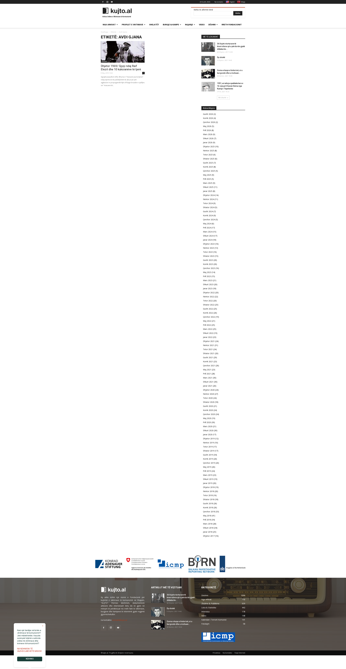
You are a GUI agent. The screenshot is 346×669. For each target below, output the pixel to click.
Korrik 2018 (208, 507)
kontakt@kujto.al (119, 620)
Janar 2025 (207, 191)
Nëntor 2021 (208, 345)
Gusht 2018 (208, 503)
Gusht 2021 (208, 357)
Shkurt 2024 (208, 235)
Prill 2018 (207, 519)
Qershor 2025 (209, 171)
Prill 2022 (207, 325)
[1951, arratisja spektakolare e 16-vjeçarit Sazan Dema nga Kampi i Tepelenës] (208, 86)
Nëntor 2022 (208, 296)
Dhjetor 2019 (209, 438)
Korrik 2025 (208, 166)
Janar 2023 (207, 288)
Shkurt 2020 (208, 430)
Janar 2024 (207, 240)
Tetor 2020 (208, 398)
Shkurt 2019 (208, 479)
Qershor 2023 (209, 268)
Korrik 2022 (208, 313)
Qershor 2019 (209, 463)
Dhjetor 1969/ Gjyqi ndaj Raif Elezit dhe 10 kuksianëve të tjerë (121, 67)
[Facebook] (103, 2)
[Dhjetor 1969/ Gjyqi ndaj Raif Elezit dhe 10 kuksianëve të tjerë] (123, 52)
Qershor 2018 (209, 511)
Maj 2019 (207, 467)
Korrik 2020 (208, 410)
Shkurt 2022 (208, 333)
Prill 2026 (207, 130)
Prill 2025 (207, 179)
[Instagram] (107, 2)
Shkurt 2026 (208, 138)
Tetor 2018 (208, 495)
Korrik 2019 (208, 459)
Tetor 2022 (208, 300)
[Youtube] (112, 2)
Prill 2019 (207, 471)
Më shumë (222, 97)
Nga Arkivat (109, 24)
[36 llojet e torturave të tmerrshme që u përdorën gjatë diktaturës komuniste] (208, 47)
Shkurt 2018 (208, 527)
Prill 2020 (207, 422)
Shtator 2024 (208, 207)
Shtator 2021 (208, 353)
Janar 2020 (207, 434)
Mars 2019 (207, 475)
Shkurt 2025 (208, 187)
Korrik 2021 (208, 361)
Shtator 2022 (208, 304)
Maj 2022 (207, 321)
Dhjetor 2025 (209, 146)
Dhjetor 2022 (209, 292)
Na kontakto (218, 2)
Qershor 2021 (209, 365)
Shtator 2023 (208, 256)
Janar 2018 (207, 532)
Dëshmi (212, 24)
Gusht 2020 (208, 406)
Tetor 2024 (208, 203)
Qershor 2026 (209, 122)
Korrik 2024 (208, 215)
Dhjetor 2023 (209, 244)
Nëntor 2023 (208, 248)
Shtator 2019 (208, 450)
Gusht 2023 (208, 260)
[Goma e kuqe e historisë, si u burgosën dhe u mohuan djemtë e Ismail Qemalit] (208, 73)
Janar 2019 (207, 483)
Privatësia (216, 653)
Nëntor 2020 (208, 394)
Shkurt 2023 (208, 284)
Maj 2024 (207, 223)
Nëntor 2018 (208, 491)
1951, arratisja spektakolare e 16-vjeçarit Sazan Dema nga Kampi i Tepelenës (230, 86)
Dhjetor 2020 (209, 390)
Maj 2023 (207, 272)
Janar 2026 (207, 142)
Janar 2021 (207, 386)
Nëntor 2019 (208, 442)
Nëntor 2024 (208, 199)
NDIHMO (30, 659)
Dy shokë (221, 57)
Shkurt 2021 (208, 381)
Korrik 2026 (208, 118)
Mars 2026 (207, 134)
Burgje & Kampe (171, 24)
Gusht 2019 (208, 454)
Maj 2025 (207, 175)
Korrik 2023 (208, 264)
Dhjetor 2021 (209, 341)
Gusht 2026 (208, 114)
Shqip (243, 2)
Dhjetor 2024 (209, 195)
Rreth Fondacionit (232, 24)
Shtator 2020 (208, 402)
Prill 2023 (207, 276)
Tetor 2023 (208, 252)
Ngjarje (189, 24)
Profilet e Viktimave (132, 24)
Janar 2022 (207, 337)
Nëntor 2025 (208, 150)
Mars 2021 (207, 377)
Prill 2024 (207, 227)
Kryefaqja (104, 32)
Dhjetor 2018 (209, 487)
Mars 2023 (207, 280)
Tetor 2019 (208, 446)
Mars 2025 (207, 183)
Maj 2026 (207, 126)
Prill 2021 (207, 373)
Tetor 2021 (208, 349)
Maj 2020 (207, 418)
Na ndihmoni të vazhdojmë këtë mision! (29, 650)
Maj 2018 (207, 515)
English (232, 2)
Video (202, 24)
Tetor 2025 (208, 154)
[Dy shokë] (208, 60)
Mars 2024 (207, 231)
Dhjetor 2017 (209, 536)
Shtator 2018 (208, 499)
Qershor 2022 (209, 317)
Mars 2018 (207, 523)
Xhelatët (154, 24)
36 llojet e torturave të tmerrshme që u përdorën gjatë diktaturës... (231, 46)
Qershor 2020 (209, 414)
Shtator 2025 (208, 158)
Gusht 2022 (208, 308)
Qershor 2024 (209, 219)
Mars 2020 (207, 426)
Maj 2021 (207, 369)
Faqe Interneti (240, 653)
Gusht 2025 (208, 162)
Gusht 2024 (208, 211)
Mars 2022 (207, 329)
